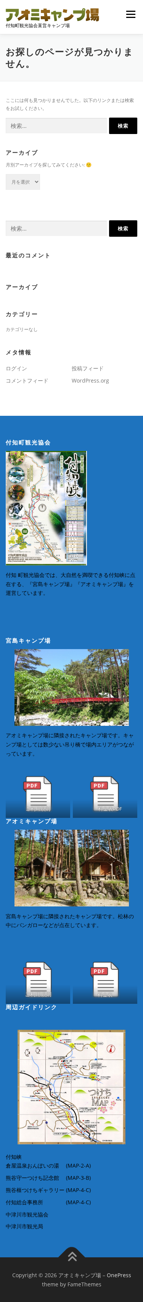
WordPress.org (90, 380)
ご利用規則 (38, 994)
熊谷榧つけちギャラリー (35, 1190)
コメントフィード (27, 380)
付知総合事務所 (24, 1202)
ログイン (16, 368)
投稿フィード (88, 368)
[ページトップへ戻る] (71, 1257)
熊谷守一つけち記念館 (32, 1177)
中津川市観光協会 (27, 1214)
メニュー (130, 14)
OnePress (119, 1275)
